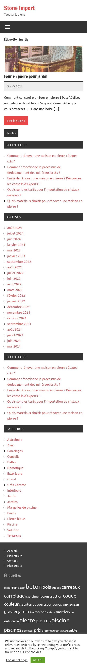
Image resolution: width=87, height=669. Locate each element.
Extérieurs (14, 473)
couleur (11, 603)
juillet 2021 (15, 335)
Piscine (12, 524)
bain (14, 587)
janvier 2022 (16, 301)
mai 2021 (14, 346)
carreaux (71, 587)
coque (69, 596)
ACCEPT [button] (37, 660)
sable (72, 630)
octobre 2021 (17, 318)
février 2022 (16, 295)
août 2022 (14, 267)
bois (46, 586)
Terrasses (14, 535)
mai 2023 (14, 250)
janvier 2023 (16, 256)
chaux (28, 596)
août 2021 (14, 329)
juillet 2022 (15, 273)
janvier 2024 (16, 244)
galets (75, 604)
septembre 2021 (19, 323)
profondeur (49, 630)
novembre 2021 (18, 312)
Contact (12, 560)
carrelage (14, 596)
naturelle (11, 621)
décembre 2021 (18, 307)
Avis (10, 445)
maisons (51, 612)
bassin (21, 587)
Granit (11, 479)
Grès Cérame (16, 485)
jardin (23, 611)
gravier (11, 611)
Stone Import (19, 8)
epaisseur (44, 604)
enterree (29, 604)
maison (41, 611)
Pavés (11, 513)
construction (52, 596)
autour (8, 587)
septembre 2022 (19, 261)
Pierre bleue (16, 518)
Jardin (11, 496)
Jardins (11, 133)
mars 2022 (14, 290)
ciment (37, 596)
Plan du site (14, 555)
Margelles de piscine (22, 507)
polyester (27, 630)
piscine (60, 620)
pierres (43, 620)
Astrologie (14, 439)
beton (34, 586)
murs (71, 612)
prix (37, 629)
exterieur (67, 604)
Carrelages (15, 451)
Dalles (11, 462)
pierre (27, 620)
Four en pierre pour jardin (25, 76)
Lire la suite (15, 120)
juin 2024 (14, 239)
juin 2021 (14, 340)
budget (56, 587)
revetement (62, 630)
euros (57, 604)
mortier (62, 611)
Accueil (12, 550)
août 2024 (14, 227)
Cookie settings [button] (17, 660)
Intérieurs (14, 490)
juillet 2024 (15, 233)
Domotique (15, 468)
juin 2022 (14, 278)
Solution (13, 530)
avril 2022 (14, 284)
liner (32, 612)
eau (21, 604)
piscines (12, 630)
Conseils (13, 456)
